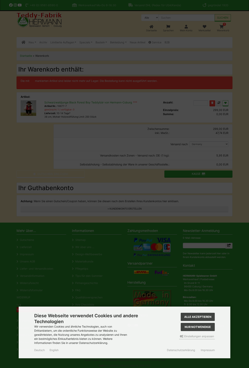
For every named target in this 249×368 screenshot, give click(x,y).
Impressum (208, 350)
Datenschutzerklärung (181, 350)
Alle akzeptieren (197, 316)
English (54, 350)
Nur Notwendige (198, 327)
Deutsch (39, 350)
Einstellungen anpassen (198, 336)
